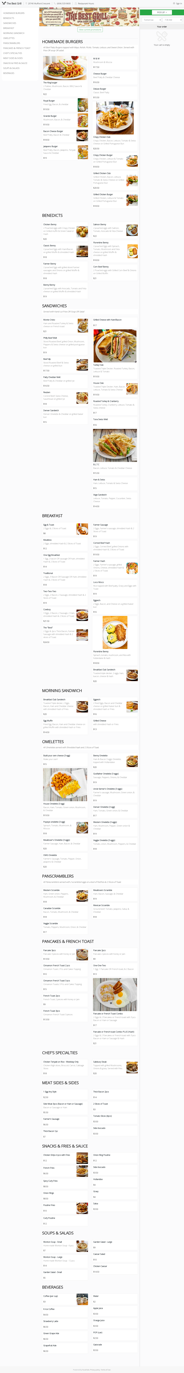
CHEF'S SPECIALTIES (12, 53)
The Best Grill (14, 3)
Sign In (178, 3)
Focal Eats (85, 1370)
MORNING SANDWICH (13, 33)
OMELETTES (9, 38)
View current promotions (90, 29)
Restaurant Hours (86, 3)
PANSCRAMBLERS (11, 43)
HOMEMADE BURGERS (14, 13)
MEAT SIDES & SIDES (13, 58)
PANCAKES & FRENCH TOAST (16, 48)
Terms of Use (106, 1370)
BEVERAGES (8, 73)
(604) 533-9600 (64, 3)
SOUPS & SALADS (11, 68)
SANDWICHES (9, 23)
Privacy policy (95, 1370)
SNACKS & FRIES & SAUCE (15, 63)
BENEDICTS (8, 18)
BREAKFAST (8, 28)
